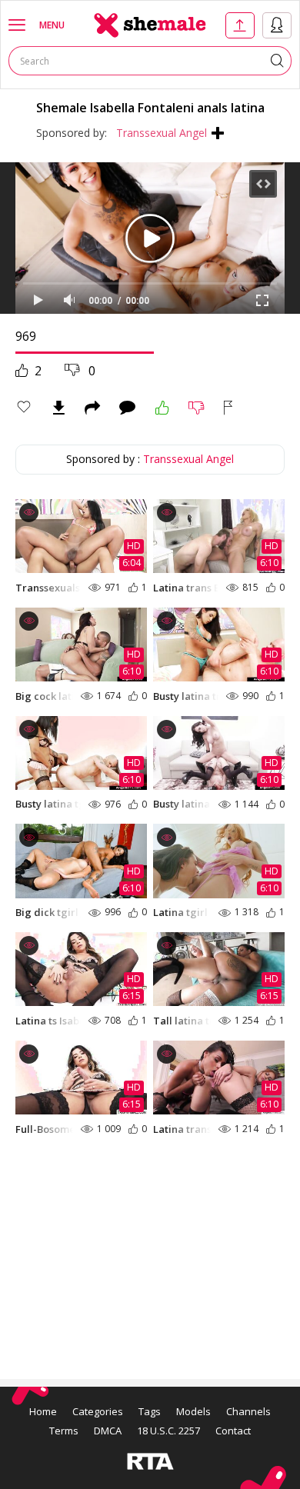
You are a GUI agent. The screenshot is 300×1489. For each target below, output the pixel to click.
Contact (233, 1430)
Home (43, 1411)
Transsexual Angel (161, 132)
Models (193, 1411)
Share (92, 408)
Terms (63, 1430)
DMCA (108, 1430)
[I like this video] (162, 408)
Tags (149, 1411)
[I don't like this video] (196, 408)
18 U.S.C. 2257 (168, 1430)
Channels (248, 1411)
